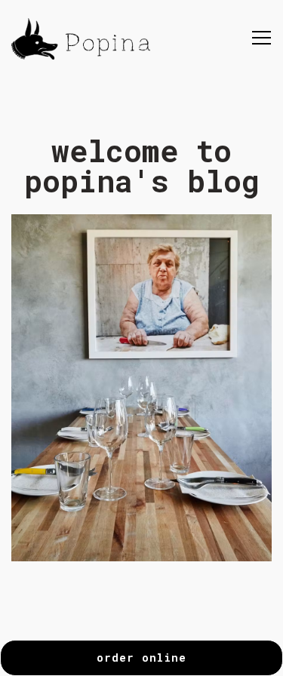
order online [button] (141, 657)
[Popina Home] (80, 37)
